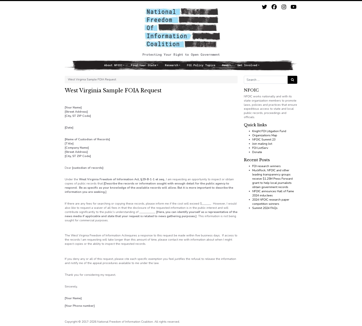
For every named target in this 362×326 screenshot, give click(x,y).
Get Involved (247, 65)
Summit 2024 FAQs (265, 208)
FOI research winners (266, 166)
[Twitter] (264, 7)
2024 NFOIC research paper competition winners (270, 202)
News (225, 65)
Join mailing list (262, 144)
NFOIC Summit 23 (263, 140)
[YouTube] (293, 7)
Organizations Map (264, 135)
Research (171, 65)
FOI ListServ (260, 148)
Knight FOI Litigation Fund (269, 131)
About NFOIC (113, 65)
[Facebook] (274, 7)
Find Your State (143, 65)
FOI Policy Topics (201, 65)
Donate (257, 152)
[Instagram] (284, 7)
